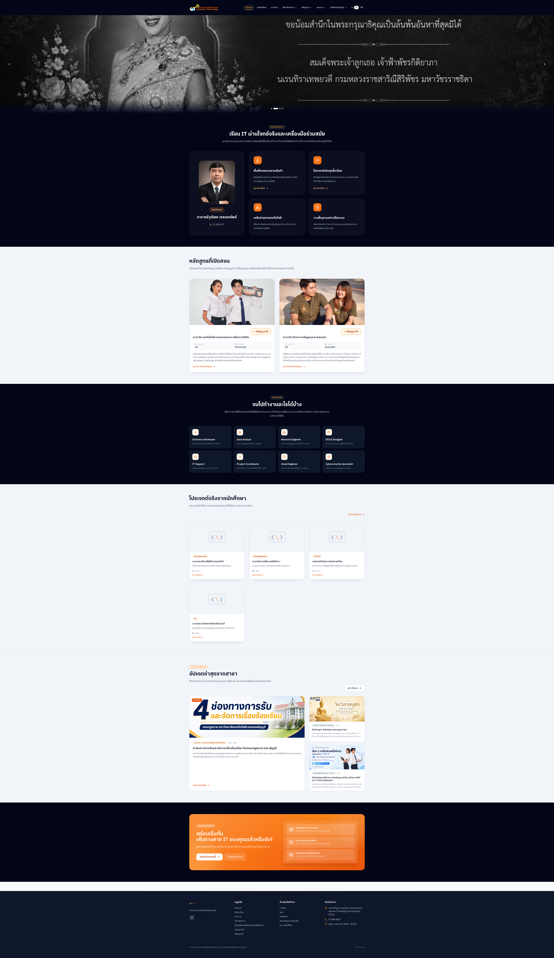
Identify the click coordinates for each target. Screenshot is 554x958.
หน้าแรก (248, 7)
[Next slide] (544, 64)
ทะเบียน (283, 908)
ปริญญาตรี (239, 929)
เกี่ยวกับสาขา (288, 7)
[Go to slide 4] (281, 108)
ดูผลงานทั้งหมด (355, 514)
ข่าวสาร (274, 7)
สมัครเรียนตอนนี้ (208, 857)
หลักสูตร (305, 7)
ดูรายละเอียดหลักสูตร (202, 366)
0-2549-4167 (335, 919)
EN (362, 7)
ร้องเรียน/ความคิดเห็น (289, 921)
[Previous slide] (9, 64)
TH (356, 7)
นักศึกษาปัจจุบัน (337, 7)
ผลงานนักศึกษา (286, 925)
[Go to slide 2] (274, 108)
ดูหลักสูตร (225, 82)
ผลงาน (320, 7)
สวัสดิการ (284, 916)
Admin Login (360, 947)
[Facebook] (191, 917)
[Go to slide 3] (276, 108)
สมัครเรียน (261, 7)
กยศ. (282, 912)
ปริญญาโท (238, 934)
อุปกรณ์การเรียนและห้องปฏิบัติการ (249, 925)
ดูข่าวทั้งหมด (353, 688)
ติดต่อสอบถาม (235, 857)
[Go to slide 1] (271, 108)
